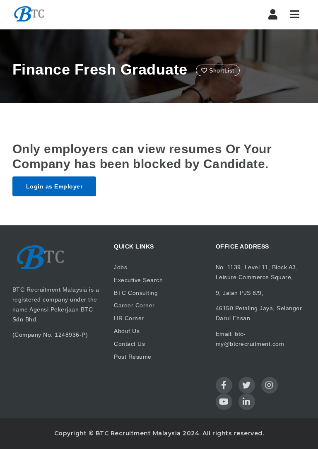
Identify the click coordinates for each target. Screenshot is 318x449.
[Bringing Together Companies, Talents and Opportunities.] (29, 14)
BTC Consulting (136, 293)
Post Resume (133, 356)
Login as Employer (54, 186)
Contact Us (129, 343)
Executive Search (138, 280)
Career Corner (134, 305)
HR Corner (129, 318)
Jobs (120, 267)
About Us (127, 331)
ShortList (220, 70)
